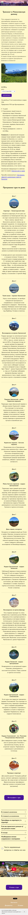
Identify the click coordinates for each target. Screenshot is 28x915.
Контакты (14, 902)
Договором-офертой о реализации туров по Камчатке (13, 177)
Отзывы (20, 905)
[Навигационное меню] (25, 2)
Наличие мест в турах (18, 171)
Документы (8, 905)
